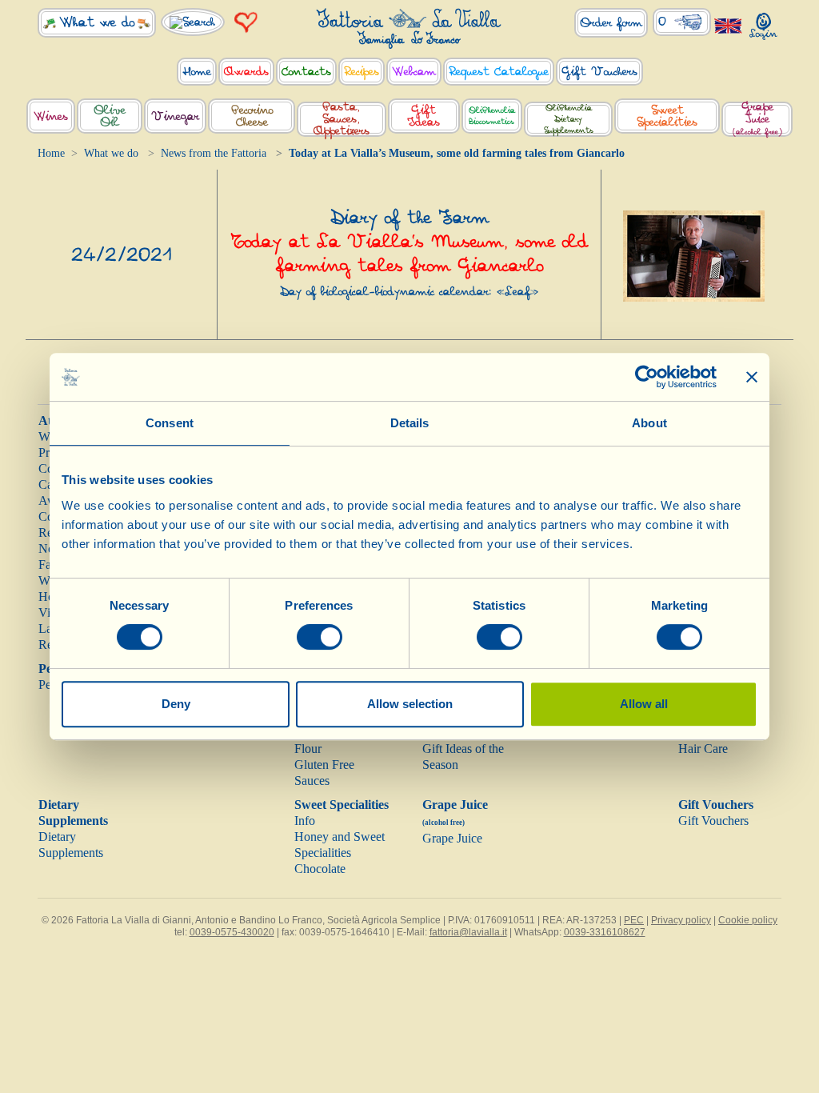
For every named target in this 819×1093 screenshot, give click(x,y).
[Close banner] (751, 376)
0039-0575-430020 (232, 932)
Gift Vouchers (715, 804)
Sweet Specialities (341, 804)
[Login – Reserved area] (763, 23)
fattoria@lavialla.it (468, 932)
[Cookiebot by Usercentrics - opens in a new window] (647, 377)
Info (304, 820)
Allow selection (410, 704)
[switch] (319, 637)
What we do (111, 153)
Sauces (312, 780)
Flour (308, 748)
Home (51, 153)
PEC (634, 920)
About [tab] (649, 423)
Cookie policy (747, 920)
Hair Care (703, 748)
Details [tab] (409, 423)
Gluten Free (324, 764)
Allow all (644, 704)
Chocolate (320, 868)
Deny (176, 704)
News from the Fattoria (213, 153)
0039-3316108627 (604, 932)
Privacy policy (681, 920)
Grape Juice (452, 838)
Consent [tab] (170, 423)
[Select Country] (728, 25)
